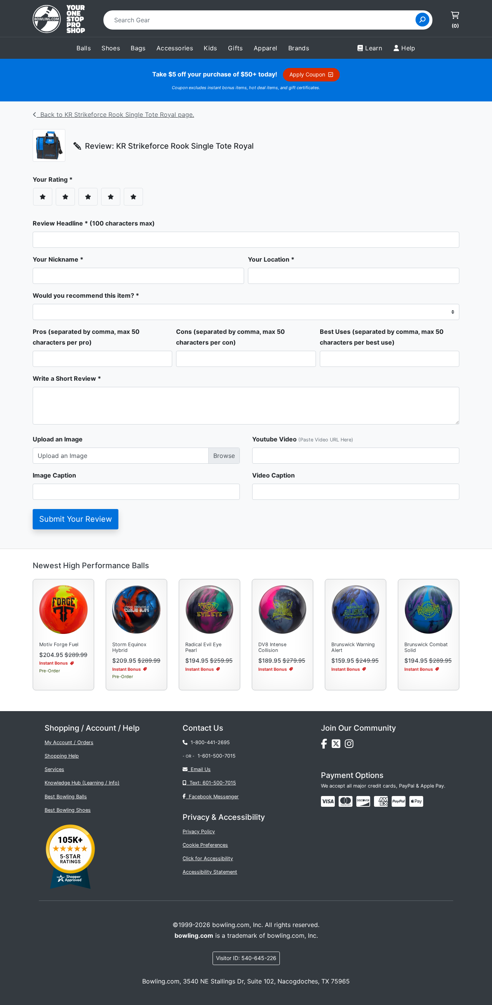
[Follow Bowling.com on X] (338, 745)
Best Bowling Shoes (68, 810)
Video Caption (273, 475)
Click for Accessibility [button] (208, 858)
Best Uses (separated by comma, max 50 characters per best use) (382, 337)
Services (54, 769)
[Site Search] (422, 20)
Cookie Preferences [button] (205, 845)
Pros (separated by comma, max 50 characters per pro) (86, 337)
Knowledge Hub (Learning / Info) (82, 783)
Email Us (199, 769)
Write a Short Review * (67, 378)
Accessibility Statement (210, 872)
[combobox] (262, 20)
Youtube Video (302, 439)
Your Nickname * (58, 259)
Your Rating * (55, 179)
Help (408, 48)
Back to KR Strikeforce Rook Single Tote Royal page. (115, 114)
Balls (83, 48)
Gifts (235, 48)
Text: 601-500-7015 (211, 783)
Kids (210, 48)
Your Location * (271, 259)
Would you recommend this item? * (86, 295)
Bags (138, 48)
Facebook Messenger (212, 796)
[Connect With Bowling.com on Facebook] (326, 745)
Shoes (110, 48)
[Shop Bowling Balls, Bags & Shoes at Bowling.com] (59, 20)
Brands (298, 48)
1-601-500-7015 (217, 756)
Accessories (174, 48)
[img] (399, 801)
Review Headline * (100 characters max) (94, 223)
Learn (373, 48)
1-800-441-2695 (209, 742)
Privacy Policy (199, 831)
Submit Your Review (75, 519)
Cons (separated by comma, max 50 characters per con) (230, 337)
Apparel (266, 48)
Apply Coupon (308, 74)
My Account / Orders (69, 742)
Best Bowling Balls (66, 796)
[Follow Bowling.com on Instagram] (350, 745)
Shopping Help (62, 756)
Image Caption (54, 475)
